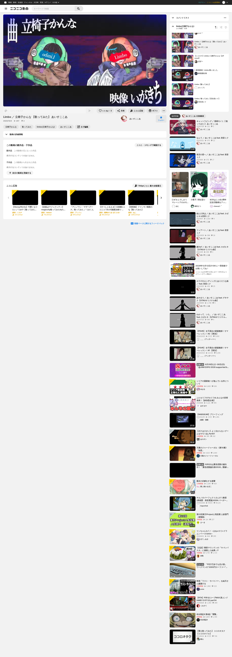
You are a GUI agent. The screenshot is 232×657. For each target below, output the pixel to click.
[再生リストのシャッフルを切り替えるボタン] (221, 27)
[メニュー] (163, 110)
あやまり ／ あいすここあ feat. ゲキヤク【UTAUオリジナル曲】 (213, 299)
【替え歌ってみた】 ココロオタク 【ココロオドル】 (211, 632)
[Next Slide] (161, 198)
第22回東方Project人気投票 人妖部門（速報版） (213, 515)
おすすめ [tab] (175, 116)
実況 (41, 2)
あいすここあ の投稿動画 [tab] (195, 116)
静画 (14, 2)
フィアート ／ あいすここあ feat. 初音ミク (213, 231)
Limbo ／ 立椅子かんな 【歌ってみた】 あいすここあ (210, 43)
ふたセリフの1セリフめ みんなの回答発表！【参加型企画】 (212, 398)
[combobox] (53, 8)
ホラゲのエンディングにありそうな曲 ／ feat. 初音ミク (213, 282)
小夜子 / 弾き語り (199, 199)
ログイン (201, 2)
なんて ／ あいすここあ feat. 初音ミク (213, 138)
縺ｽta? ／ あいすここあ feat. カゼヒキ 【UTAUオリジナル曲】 (213, 248)
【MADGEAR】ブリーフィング (210, 414)
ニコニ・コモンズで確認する (149, 145)
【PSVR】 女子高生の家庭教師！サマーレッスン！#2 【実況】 (212, 332)
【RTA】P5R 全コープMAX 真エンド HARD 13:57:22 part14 (212, 598)
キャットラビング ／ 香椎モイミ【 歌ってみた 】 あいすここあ (212, 122)
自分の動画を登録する (21, 173)
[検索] (79, 8)
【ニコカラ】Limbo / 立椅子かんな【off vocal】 (209, 57)
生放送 (20, 2)
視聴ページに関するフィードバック (149, 223)
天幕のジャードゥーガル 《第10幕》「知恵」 (212, 448)
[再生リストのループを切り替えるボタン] (226, 27)
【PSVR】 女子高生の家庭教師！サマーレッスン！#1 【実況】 (212, 349)
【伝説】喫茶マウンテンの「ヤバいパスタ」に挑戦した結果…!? (213, 548)
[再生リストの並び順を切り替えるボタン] (216, 27)
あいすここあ (135, 119)
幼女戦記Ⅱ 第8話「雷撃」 (207, 614)
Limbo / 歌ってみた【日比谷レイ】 (207, 99)
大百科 (36, 2)
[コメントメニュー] (225, 17)
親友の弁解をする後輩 (206, 481)
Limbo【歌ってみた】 (202, 84)
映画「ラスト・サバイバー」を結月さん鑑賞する (213, 582)
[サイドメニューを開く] (6, 8)
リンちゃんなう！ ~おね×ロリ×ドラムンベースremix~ (212, 532)
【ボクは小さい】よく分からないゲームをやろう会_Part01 (213, 432)
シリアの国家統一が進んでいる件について (213, 382)
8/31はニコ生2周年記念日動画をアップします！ (218, 201)
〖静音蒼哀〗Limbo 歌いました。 (206, 70)
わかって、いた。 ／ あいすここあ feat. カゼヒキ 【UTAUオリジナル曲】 (211, 315)
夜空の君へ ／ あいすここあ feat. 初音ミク (213, 155)
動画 (10, 2)
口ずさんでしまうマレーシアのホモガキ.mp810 (179, 201)
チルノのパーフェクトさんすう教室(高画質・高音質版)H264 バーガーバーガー (212, 499)
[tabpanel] (199, 382)
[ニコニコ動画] (19, 8)
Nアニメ (48, 2)
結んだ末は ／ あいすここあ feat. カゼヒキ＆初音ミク (213, 214)
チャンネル (28, 2)
